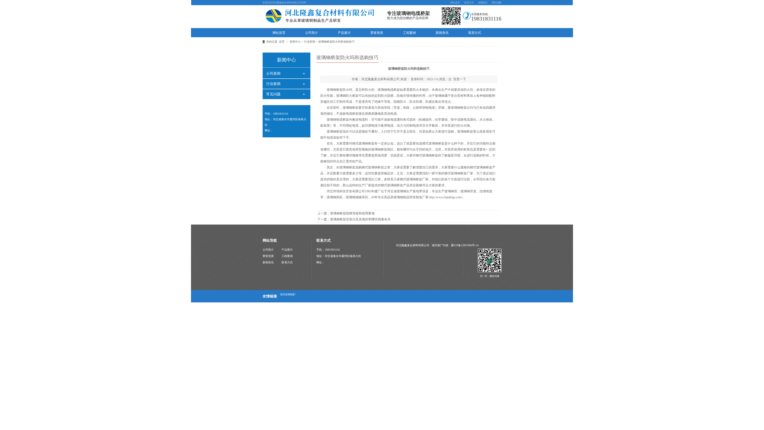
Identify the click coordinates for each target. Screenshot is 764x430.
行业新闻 (309, 41)
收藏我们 (483, 2)
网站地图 (496, 2)
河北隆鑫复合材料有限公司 (380, 79)
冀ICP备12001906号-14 (464, 245)
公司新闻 (273, 73)
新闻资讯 (442, 32)
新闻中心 (295, 41)
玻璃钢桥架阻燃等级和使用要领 (352, 213)
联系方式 (469, 2)
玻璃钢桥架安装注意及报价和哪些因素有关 (360, 219)
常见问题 (273, 94)
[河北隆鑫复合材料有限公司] (323, 24)
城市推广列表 (440, 245)
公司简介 (311, 32)
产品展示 (344, 32)
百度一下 (459, 79)
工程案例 (409, 32)
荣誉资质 (376, 32)
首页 (282, 41)
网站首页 (455, 2)
